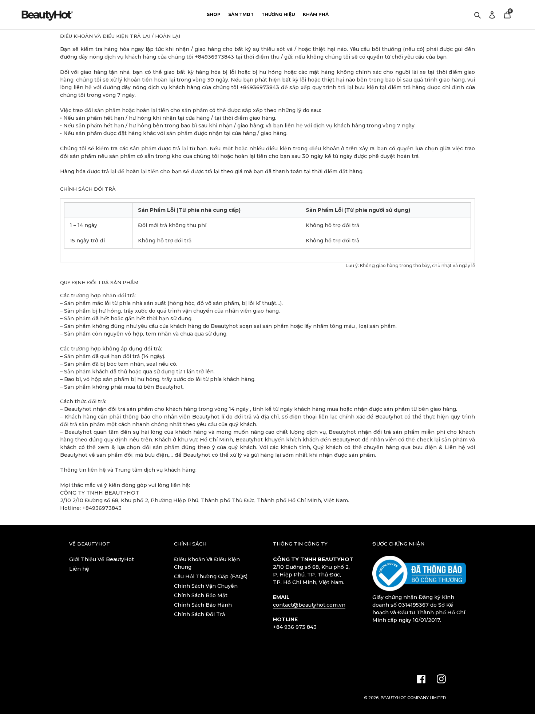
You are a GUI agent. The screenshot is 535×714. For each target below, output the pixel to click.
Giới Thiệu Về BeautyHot (101, 559)
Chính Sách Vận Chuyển (206, 586)
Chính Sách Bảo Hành (203, 605)
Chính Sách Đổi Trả (199, 614)
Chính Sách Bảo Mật (200, 595)
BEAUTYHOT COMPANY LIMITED (413, 697)
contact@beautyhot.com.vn (309, 605)
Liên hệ (79, 569)
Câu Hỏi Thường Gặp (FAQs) (210, 576)
